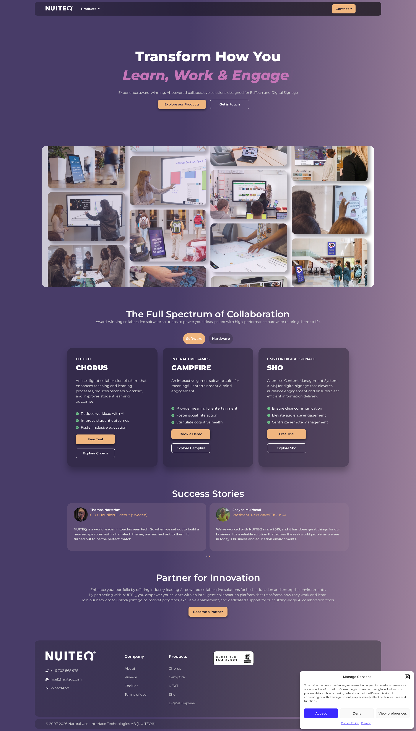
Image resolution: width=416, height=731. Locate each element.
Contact (342, 9)
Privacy (366, 723)
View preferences (393, 713)
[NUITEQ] (71, 656)
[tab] (194, 338)
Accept (321, 713)
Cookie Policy (350, 723)
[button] (407, 677)
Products (88, 9)
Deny (357, 713)
